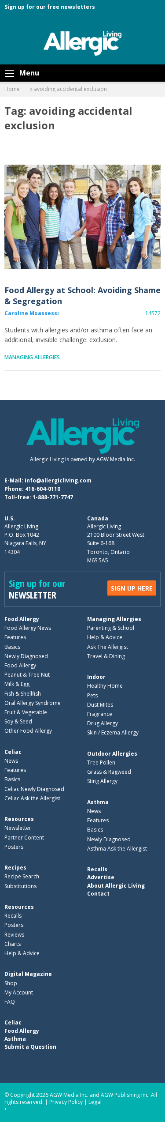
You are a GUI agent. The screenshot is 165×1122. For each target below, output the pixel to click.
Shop (10, 983)
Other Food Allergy (28, 730)
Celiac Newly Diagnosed (34, 789)
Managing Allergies (32, 357)
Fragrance (99, 714)
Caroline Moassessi (31, 313)
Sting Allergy (102, 781)
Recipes (15, 867)
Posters (13, 847)
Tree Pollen (101, 762)
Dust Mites (100, 704)
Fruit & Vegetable (25, 712)
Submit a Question (30, 1046)
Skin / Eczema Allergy (113, 732)
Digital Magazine (28, 974)
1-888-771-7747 (53, 497)
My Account (18, 992)
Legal (95, 1102)
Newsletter (17, 828)
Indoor (96, 677)
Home (12, 89)
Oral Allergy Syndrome (32, 703)
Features (15, 637)
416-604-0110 (42, 489)
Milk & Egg (16, 684)
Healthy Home (105, 685)
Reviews (14, 934)
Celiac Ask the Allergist (32, 798)
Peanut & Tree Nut (27, 674)
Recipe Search (21, 876)
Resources (19, 819)
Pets (92, 695)
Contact (98, 893)
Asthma (98, 802)
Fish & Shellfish (22, 693)
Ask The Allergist (107, 647)
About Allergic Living (116, 885)
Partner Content (24, 837)
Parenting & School (110, 628)
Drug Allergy (102, 723)
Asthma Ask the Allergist (117, 848)
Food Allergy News (27, 628)
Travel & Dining (106, 656)
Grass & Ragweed (109, 772)
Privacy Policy (66, 1102)
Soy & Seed (18, 721)
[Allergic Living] (83, 43)
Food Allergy (21, 619)
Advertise (100, 877)
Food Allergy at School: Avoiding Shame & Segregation (82, 217)
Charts (12, 944)
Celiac (13, 752)
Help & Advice (104, 637)
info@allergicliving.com (58, 480)
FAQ (9, 1001)
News (11, 760)
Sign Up (132, 588)
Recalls (13, 915)
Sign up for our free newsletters (49, 7)
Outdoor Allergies (112, 753)
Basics (12, 647)
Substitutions (20, 886)
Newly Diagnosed (26, 656)
